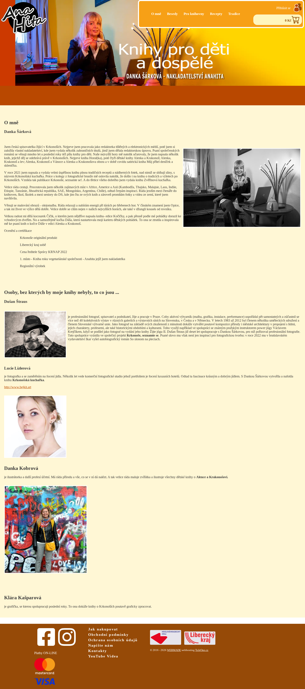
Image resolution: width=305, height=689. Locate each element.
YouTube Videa (103, 656)
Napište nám (100, 645)
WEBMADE (174, 650)
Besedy (172, 14)
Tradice (234, 14)
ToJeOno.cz (201, 650)
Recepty (216, 14)
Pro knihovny (194, 14)
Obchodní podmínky (108, 635)
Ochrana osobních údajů (113, 640)
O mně (156, 14)
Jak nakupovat (103, 629)
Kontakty (97, 651)
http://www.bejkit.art (17, 387)
